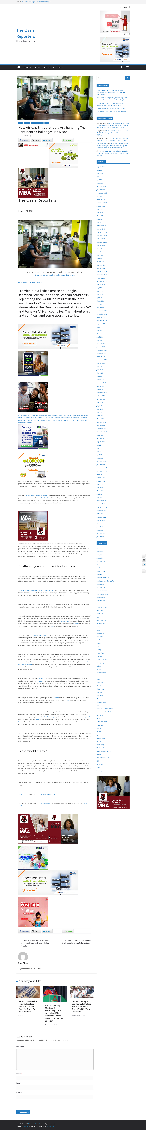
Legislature (100, 676)
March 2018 (100, 497)
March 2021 (100, 379)
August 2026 (101, 167)
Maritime (100, 682)
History (99, 650)
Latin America (101, 673)
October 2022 (101, 317)
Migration (100, 692)
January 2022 (101, 347)
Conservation (101, 597)
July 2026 (99, 170)
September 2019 (102, 438)
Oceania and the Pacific (104, 712)
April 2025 (100, 219)
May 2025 (100, 216)
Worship (99, 771)
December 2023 (102, 271)
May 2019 (100, 451)
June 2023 (100, 291)
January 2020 (101, 425)
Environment (101, 623)
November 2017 (102, 510)
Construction (101, 601)
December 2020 (102, 389)
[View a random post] (127, 67)
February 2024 (101, 265)
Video (98, 761)
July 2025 (99, 209)
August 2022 (101, 324)
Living (98, 679)
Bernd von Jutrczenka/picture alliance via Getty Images (55, 275)
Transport (100, 754)
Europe (99, 630)
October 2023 (101, 278)
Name (19, 1073)
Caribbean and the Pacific (105, 581)
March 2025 (100, 222)
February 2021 (101, 383)
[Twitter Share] (144, 560)
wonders (40, 681)
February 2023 (101, 304)
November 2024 (102, 235)
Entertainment (49, 67)
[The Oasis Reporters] (18, 67)
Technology (100, 745)
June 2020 (100, 409)
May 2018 (100, 491)
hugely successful (40, 635)
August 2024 (101, 245)
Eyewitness (100, 633)
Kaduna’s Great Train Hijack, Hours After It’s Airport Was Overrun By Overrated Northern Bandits (113, 153)
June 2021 (100, 370)
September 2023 (102, 281)
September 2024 (102, 242)
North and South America (105, 709)
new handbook (43, 498)
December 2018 (102, 468)
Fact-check (100, 637)
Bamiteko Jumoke (102, 144)
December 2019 (102, 429)
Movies (99, 699)
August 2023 (101, 285)
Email (19, 1083)
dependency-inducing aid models (37, 495)
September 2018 (102, 478)
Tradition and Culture (104, 751)
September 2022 (102, 321)
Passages (100, 715)
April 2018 (100, 494)
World (99, 767)
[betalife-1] (33, 144)
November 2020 (102, 393)
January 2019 (101, 465)
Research (100, 725)
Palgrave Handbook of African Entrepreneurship (37, 590)
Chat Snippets (101, 587)
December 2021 (102, 350)
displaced (86, 717)
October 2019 (101, 435)
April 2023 (100, 298)
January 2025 (101, 229)
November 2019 (102, 432)
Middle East (100, 689)
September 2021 (102, 360)
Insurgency (100, 663)
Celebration (100, 584)
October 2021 (101, 357)
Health (99, 646)
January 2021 (101, 386)
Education (100, 614)
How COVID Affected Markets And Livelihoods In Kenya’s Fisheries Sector (76, 941)
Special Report (101, 738)
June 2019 (100, 448)
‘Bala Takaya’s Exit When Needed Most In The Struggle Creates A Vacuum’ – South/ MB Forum (113, 133)
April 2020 (100, 415)
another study (65, 621)
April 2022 (100, 337)
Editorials (27, 67)
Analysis (27, 123)
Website (19, 1093)
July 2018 (99, 484)
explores (41, 679)
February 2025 (101, 226)
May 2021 (100, 373)
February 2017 (101, 533)
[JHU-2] (63, 815)
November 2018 (102, 471)
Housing (99, 656)
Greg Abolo (35, 136)
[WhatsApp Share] (144, 571)
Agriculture (100, 551)
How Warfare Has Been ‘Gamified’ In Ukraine (111, 112)
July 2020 (99, 406)
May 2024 (100, 255)
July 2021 (99, 366)
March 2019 (100, 458)
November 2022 (102, 314)
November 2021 (102, 353)
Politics (37, 67)
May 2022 (100, 334)
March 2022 (100, 340)
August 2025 (101, 206)
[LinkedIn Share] (144, 564)
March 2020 (100, 419)
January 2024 (101, 268)
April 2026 (100, 180)
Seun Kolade (22, 283)
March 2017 (100, 530)
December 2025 (102, 193)
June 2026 (100, 173)
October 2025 (101, 199)
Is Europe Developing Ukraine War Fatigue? (111, 108)
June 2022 (100, 330)
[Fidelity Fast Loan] (33, 352)
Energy (99, 617)
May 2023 (100, 294)
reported (76, 624)
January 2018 (101, 504)
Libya (37, 719)
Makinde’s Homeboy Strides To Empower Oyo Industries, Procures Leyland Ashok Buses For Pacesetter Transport (113, 146)
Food (98, 640)
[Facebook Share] (144, 556)
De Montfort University (35, 283)
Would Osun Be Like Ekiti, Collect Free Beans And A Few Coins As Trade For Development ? (27, 1006)
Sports (60, 67)
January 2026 (101, 190)
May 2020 (100, 412)
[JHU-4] (33, 169)
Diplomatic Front (102, 607)
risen (52, 626)
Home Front (100, 653)
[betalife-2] (33, 383)
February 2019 (101, 461)
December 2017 (102, 507)
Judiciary (99, 666)
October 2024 (101, 239)
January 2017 (101, 537)
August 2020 (101, 402)
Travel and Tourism (103, 758)
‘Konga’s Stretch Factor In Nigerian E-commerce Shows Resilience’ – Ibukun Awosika (35, 943)
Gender (99, 643)
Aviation (99, 568)
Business (99, 574)
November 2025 (102, 196)
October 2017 (101, 514)
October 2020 (101, 396)
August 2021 (101, 363)
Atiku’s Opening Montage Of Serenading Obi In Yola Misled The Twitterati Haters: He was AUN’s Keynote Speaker (54, 1013)
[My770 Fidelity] (33, 847)
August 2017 (101, 520)
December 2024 (102, 232)
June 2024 (100, 252)
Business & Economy (37, 123)
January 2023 (101, 307)
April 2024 (100, 258)
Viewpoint (100, 764)
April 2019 (100, 455)
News (46, 123)
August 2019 (101, 442)
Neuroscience (101, 702)
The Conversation (45, 803)
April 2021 (100, 376)
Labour (99, 669)
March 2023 (100, 301)
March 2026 (100, 183)
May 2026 (100, 177)
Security (99, 731)
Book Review (101, 571)
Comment (20, 1046)
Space (99, 735)
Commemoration (102, 591)
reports (67, 700)
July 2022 (99, 327)
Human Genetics (102, 659)
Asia (98, 565)
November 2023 (102, 275)
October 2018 (101, 474)
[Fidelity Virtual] (33, 425)
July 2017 (99, 523)
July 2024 (99, 249)
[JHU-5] (33, 512)
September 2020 (102, 399)
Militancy (100, 695)
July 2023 (99, 288)
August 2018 (101, 481)
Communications (102, 594)
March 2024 (100, 262)
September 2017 (102, 517)
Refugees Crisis (102, 722)
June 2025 (100, 213)
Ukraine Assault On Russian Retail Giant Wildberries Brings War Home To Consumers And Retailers (111, 92)
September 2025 (102, 203)
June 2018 (100, 487)
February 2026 (101, 186)
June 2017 (100, 527)
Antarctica (100, 558)
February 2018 (101, 501)
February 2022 (101, 343)
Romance (100, 728)
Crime (99, 604)
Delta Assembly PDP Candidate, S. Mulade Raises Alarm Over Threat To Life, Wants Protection (81, 1006)
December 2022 (102, 311)
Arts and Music (102, 561)
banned (56, 698)
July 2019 (99, 445)
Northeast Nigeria (50, 717)
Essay (98, 627)
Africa (20, 123)
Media (99, 686)
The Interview (101, 748)
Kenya (20, 722)
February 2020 (101, 422)
